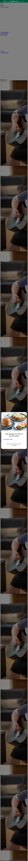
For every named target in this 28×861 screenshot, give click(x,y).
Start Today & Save (8, 439)
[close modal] (25, 414)
